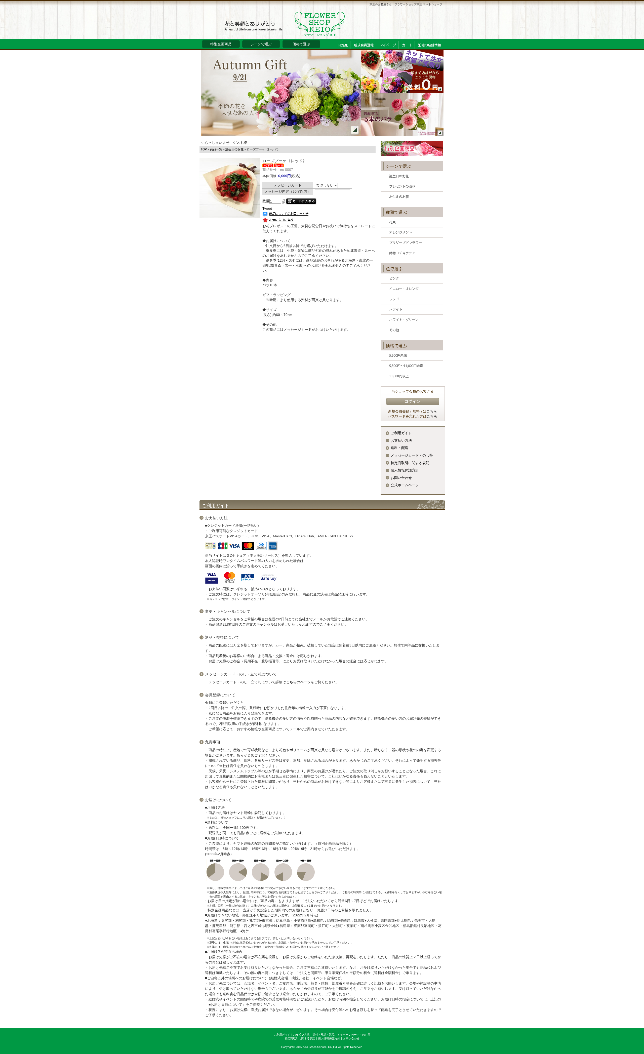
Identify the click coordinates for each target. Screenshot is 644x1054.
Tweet (267, 209)
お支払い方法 (401, 440)
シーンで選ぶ (261, 44)
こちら (431, 411)
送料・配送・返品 (323, 1034)
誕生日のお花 (234, 149)
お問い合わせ (401, 478)
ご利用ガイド (401, 433)
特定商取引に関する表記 (410, 463)
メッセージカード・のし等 (412, 455)
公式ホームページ (405, 485)
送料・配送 (399, 448)
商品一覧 (216, 149)
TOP (204, 149)
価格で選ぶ (301, 44)
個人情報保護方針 (405, 470)
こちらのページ (298, 682)
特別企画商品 (220, 44)
